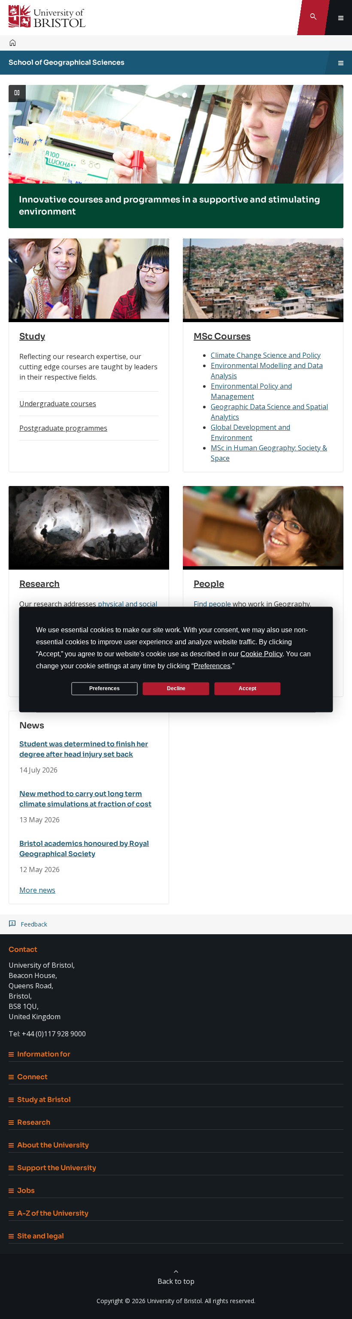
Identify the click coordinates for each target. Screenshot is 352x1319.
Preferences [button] (212, 665)
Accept (247, 688)
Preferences (104, 688)
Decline (176, 688)
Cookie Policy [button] (261, 653)
